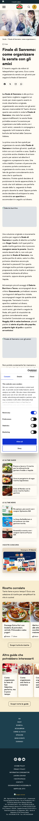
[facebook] (4, 84)
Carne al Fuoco (19, 732)
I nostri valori (16, 2)
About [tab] (32, 376)
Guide (4, 39)
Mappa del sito (19, 789)
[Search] (29, 7)
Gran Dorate (19, 738)
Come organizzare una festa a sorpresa (25, 681)
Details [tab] (19, 376)
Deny (19, 448)
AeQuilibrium (19, 728)
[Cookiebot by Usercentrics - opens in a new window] (28, 370)
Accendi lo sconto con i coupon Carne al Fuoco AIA (22, 532)
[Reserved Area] (34, 7)
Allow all (19, 441)
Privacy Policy (19, 769)
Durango (19, 741)
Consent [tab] (7, 376)
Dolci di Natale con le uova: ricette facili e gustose (21, 491)
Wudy (19, 722)
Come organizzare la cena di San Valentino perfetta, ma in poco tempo (9, 685)
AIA (19, 718)
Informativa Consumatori (19, 772)
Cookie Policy (19, 766)
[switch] (34, 419)
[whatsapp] (21, 84)
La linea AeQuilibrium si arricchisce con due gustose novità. (22, 521)
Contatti (19, 782)
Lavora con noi (20, 775)
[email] (15, 84)
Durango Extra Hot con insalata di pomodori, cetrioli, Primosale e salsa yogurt (15, 628)
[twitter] (10, 84)
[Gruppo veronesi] (19, 795)
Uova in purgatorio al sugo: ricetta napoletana (24, 479)
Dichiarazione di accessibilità (19, 785)
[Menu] (4, 7)
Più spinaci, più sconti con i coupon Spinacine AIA (24, 510)
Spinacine (19, 735)
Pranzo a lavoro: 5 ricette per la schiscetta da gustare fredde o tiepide (23, 468)
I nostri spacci (19, 779)
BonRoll (19, 725)
